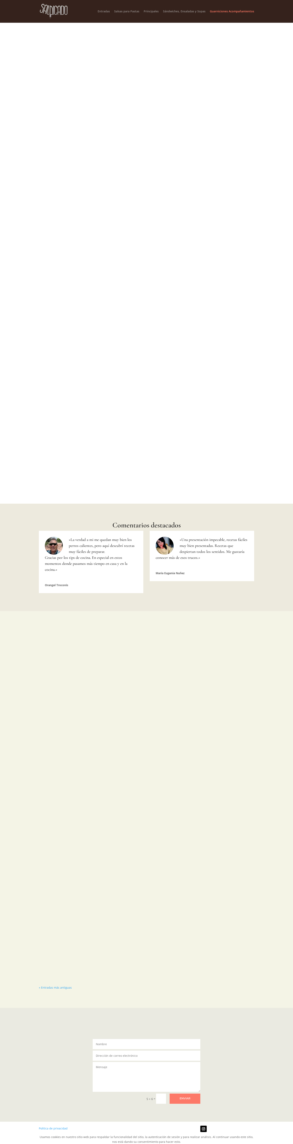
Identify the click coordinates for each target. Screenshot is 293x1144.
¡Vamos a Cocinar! (63, 153)
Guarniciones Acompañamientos (232, 11)
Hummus (229, 231)
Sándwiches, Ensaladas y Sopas (184, 11)
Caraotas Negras (63, 315)
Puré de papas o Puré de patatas (118, 149)
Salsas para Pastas (126, 11)
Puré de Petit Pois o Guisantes (229, 149)
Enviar (185, 1098)
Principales (151, 11)
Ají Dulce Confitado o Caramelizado (63, 233)
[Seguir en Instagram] (203, 1129)
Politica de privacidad (53, 1128)
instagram (168, 78)
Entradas (104, 11)
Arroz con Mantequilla (118, 231)
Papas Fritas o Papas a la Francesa (174, 149)
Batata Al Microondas (63, 147)
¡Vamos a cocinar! (174, 158)
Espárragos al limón (174, 231)
